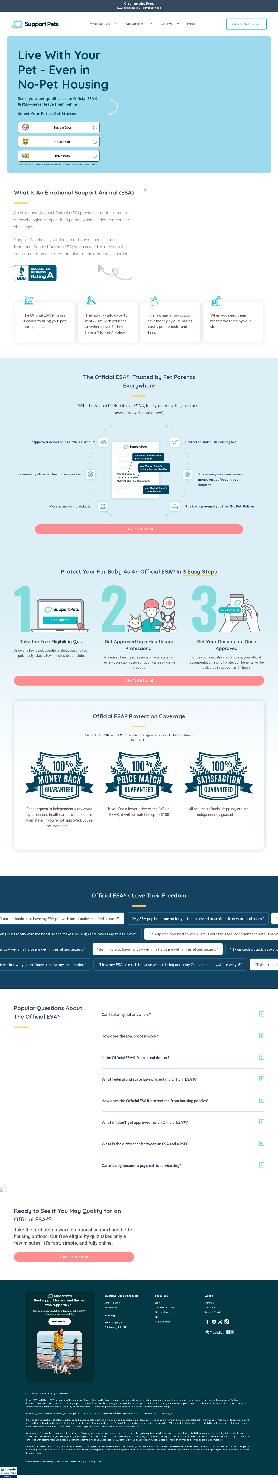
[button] (8, 1472)
